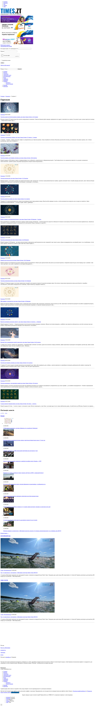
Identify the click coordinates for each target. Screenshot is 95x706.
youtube (5, 5)
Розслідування (9, 84)
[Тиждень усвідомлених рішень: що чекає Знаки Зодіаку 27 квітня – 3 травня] (10, 132)
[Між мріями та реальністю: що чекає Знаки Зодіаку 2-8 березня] (10, 296)
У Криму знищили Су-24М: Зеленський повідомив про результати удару (20, 450)
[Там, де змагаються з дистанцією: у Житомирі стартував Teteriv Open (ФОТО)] (28, 568)
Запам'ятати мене (6, 60)
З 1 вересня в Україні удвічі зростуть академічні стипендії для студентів (20, 520)
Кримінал (5, 80)
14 (5, 413)
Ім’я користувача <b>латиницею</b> (9, 48)
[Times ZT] (47, 12)
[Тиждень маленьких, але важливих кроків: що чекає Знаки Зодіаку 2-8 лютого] (10, 378)
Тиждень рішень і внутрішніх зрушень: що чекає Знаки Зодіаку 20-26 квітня (19, 157)
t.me (4, 4)
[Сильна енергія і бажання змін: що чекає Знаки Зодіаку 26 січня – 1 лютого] (10, 399)
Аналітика (5, 74)
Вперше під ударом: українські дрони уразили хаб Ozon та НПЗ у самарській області (23, 472)
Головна (5, 71)
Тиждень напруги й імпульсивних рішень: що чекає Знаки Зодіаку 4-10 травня (19, 117)
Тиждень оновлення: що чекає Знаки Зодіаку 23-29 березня (15, 239)
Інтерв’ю (8, 82)
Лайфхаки (5, 79)
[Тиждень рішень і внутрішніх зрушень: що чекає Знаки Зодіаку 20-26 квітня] (10, 153)
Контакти (5, 86)
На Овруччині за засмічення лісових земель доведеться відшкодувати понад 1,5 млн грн (24, 440)
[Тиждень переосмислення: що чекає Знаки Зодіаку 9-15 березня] (10, 276)
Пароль (2, 51)
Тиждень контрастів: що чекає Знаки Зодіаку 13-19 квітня (14, 178)
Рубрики (5, 81)
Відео (4, 77)
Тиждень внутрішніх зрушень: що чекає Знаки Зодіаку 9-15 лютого (16, 362)
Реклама (5, 85)
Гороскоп (3, 114)
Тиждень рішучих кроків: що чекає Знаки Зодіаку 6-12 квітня (15, 198)
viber (4, 6)
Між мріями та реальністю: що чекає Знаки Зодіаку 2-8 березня (15, 301)
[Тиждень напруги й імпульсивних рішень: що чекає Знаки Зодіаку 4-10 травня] (10, 112)
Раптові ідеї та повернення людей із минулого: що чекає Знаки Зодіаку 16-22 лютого (21, 342)
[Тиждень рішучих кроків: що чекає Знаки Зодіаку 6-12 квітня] (10, 194)
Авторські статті (7, 75)
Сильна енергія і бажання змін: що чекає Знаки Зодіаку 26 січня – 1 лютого (19, 403)
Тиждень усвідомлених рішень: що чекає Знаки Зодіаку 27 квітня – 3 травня (19, 137)
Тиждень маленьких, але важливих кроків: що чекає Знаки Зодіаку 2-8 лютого (19, 383)
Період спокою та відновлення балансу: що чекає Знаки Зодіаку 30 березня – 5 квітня (21, 219)
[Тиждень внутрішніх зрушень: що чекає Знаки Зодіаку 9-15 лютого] (10, 358)
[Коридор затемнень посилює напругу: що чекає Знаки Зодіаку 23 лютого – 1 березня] (10, 317)
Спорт (2, 570)
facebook (5, 1)
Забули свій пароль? (5, 65)
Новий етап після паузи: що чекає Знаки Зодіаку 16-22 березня (15, 260)
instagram (5, 3)
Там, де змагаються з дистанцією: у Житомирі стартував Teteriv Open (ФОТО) (19, 572)
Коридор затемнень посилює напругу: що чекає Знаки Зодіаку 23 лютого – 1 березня (21, 321)
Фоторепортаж (6, 76)
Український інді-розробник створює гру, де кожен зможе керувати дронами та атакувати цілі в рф (26, 506)
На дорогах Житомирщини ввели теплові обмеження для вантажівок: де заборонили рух (24, 484)
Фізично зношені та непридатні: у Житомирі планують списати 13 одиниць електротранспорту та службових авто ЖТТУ (32, 530)
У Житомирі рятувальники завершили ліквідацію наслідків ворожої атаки (20, 496)
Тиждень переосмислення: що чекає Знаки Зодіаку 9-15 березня (16, 280)
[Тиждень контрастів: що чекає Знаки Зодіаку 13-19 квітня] (10, 173)
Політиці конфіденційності (79, 691)
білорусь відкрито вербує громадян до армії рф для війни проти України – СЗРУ (22, 461)
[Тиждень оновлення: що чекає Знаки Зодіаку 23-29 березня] (10, 235)
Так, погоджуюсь (15, 692)
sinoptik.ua (8, 657)
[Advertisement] (47, 92)
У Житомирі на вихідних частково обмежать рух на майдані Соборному (20, 428)
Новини (5, 72)
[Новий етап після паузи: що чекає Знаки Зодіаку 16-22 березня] (10, 255)
